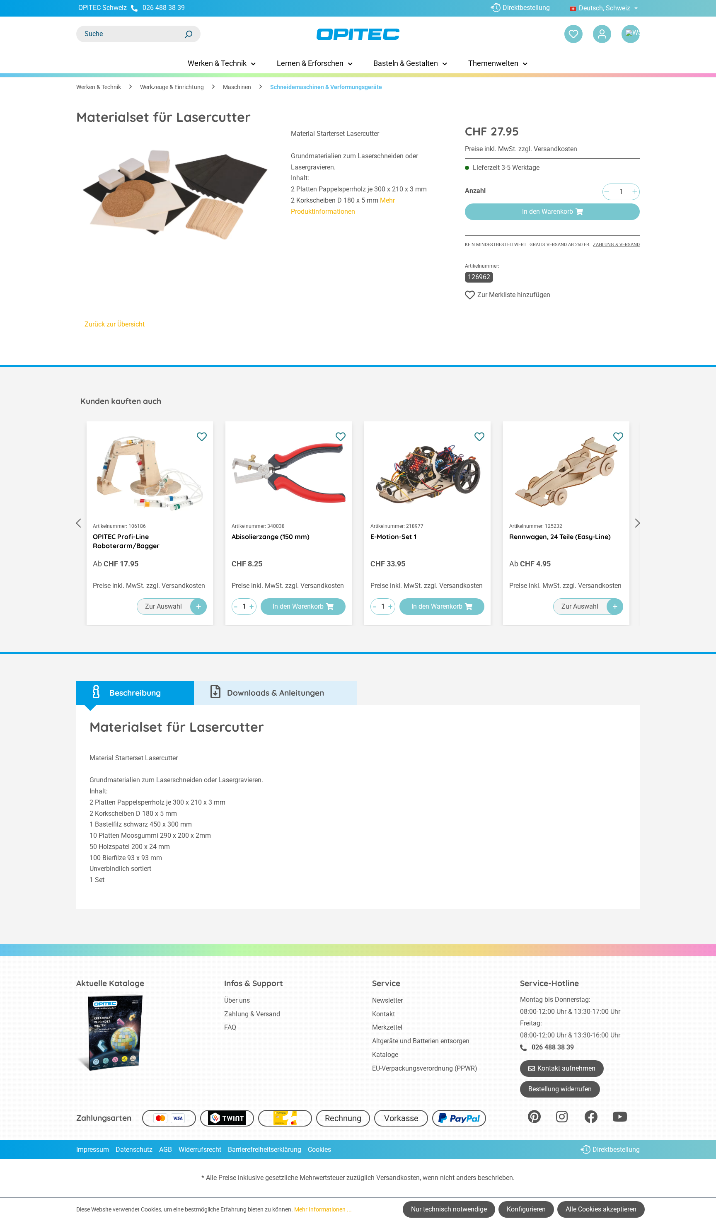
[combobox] (130, 34)
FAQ (230, 1027)
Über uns (237, 1000)
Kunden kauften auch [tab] (120, 401)
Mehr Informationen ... (323, 1209)
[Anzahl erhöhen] (635, 192)
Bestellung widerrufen (560, 1089)
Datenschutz (134, 1149)
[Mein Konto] (602, 34)
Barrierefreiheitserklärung (264, 1149)
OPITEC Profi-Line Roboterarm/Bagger (126, 541)
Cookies (319, 1149)
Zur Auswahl (163, 606)
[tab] (135, 693)
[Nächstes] (637, 523)
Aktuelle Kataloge (110, 983)
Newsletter (387, 1000)
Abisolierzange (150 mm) (271, 536)
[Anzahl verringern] (606, 192)
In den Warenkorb (547, 211)
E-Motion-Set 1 (393, 536)
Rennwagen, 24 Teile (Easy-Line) (560, 536)
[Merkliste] (573, 34)
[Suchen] (188, 34)
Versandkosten (398, 1178)
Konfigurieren (526, 1209)
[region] (175, 188)
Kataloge (385, 1055)
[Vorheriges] (78, 523)
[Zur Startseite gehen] (358, 34)
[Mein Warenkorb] (631, 34)
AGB (165, 1149)
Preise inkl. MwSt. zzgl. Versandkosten (521, 149)
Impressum (92, 1149)
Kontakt (383, 1014)
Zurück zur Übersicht (115, 324)
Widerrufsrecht (200, 1149)
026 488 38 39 (164, 8)
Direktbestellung (526, 8)
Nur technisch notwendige (449, 1209)
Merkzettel (387, 1027)
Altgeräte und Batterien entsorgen (420, 1041)
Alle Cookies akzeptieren (601, 1209)
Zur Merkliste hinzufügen (513, 295)
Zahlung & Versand (616, 244)
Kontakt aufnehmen (566, 1068)
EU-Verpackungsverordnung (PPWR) (424, 1068)
